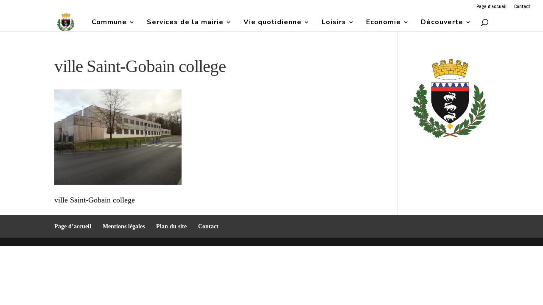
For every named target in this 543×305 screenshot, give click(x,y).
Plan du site (171, 226)
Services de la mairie (185, 23)
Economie (383, 23)
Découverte (442, 23)
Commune (109, 23)
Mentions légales (124, 226)
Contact (522, 7)
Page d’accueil (491, 7)
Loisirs (334, 23)
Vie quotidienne (273, 23)
